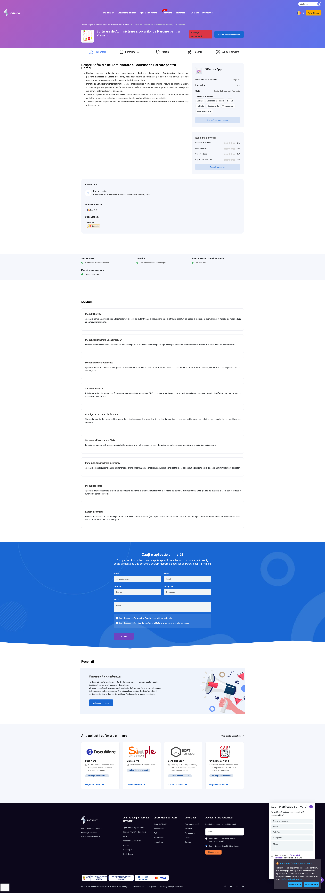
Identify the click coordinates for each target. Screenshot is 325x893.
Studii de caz (128, 854)
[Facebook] (225, 886)
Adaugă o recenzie (217, 167)
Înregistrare (158, 842)
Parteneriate (190, 833)
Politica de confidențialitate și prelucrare (153, 623)
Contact (188, 842)
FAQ (155, 833)
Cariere (188, 838)
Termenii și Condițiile (144, 618)
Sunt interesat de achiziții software (224, 846)
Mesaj (116, 599)
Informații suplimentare (292, 879)
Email (166, 573)
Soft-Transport (176, 761)
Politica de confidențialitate (146, 887)
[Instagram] (237, 886)
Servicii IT (127, 836)
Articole (126, 845)
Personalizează (311, 884)
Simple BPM (133, 761)
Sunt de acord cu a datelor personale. (154, 623)
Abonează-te (213, 852)
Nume (116, 573)
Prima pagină (87, 25)
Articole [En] (127, 850)
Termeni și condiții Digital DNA (171, 887)
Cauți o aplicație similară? (229, 35)
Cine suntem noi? (192, 824)
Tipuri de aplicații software (133, 827)
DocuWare (90, 761)
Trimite (124, 636)
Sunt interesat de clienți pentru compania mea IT (222, 840)
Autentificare (313, 13)
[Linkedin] (243, 886)
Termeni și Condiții (126, 887)
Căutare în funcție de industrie (135, 832)
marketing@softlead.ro (90, 836)
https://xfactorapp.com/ (217, 120)
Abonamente (159, 829)
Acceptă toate (295, 884)
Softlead (91, 887)
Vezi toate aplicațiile (231, 736)
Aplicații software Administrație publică (112, 25)
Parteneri (188, 829)
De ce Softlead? (160, 824)
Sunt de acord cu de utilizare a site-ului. (288, 856)
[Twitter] (231, 886)
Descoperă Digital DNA (132, 841)
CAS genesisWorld (219, 761)
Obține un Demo (93, 784)
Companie (168, 586)
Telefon (117, 586)
